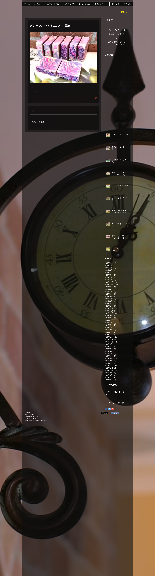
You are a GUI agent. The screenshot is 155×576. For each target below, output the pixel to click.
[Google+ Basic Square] (112, 409)
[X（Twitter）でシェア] (36, 91)
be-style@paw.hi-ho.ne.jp (37, 420)
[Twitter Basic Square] (109, 409)
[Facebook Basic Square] (106, 409)
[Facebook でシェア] (31, 91)
